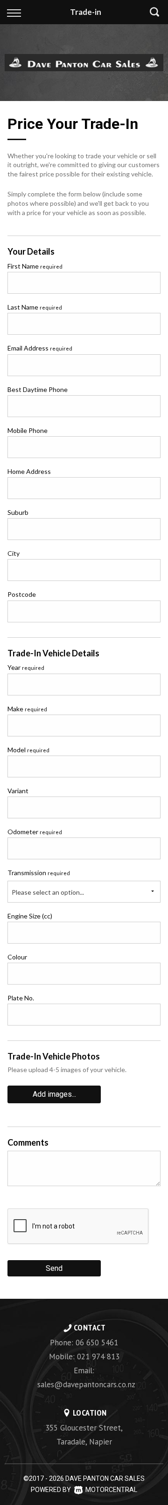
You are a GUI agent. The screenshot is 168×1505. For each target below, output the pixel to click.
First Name (35, 266)
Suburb (17, 512)
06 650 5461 (97, 1342)
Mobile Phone (27, 430)
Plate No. (20, 998)
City (13, 553)
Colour (17, 957)
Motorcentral (111, 1489)
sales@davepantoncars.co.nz (86, 1384)
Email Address (39, 348)
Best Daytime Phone (37, 389)
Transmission (38, 873)
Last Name (34, 307)
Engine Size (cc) (29, 916)
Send (54, 1268)
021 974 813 (98, 1356)
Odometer (34, 832)
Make (27, 709)
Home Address (29, 471)
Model (28, 750)
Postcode (21, 594)
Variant (17, 791)
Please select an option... (48, 892)
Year (25, 667)
